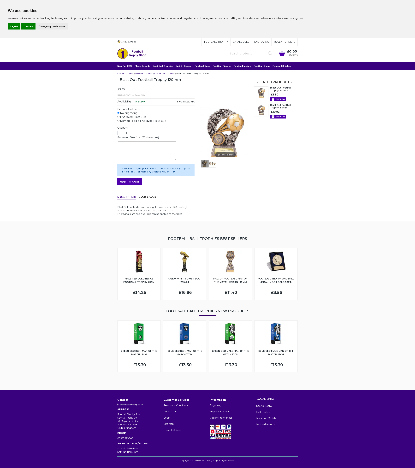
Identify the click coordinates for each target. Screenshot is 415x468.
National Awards (265, 424)
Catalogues (241, 41)
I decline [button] (28, 26)
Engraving (261, 41)
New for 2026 (124, 66)
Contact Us (170, 411)
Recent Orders (284, 41)
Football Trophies (125, 73)
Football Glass (262, 66)
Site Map (169, 423)
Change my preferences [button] (52, 26)
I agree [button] (14, 26)
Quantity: (122, 127)
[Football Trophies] (132, 53)
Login (167, 417)
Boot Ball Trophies (163, 66)
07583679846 (125, 438)
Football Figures (222, 66)
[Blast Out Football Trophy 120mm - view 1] (204, 163)
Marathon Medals (266, 418)
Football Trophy (216, 41)
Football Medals (242, 66)
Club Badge (147, 196)
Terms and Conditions (176, 405)
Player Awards (142, 66)
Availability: (124, 101)
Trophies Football (219, 411)
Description (126, 196)
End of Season (184, 66)
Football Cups (202, 66)
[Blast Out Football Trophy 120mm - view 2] (212, 163)
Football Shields (282, 66)
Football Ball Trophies (164, 73)
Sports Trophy (264, 405)
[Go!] (270, 53)
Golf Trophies (263, 412)
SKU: (180, 101)
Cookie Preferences (221, 417)
